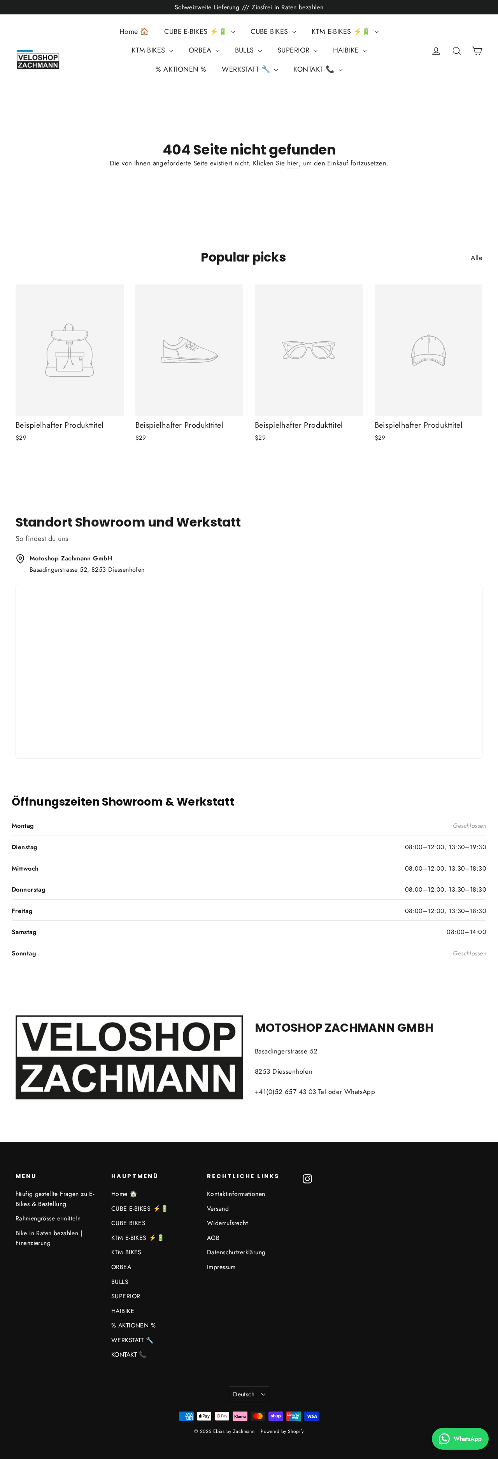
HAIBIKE (347, 50)
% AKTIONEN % (181, 69)
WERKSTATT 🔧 (247, 69)
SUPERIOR (294, 50)
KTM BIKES (149, 50)
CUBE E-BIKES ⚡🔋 (196, 31)
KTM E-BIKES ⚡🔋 (342, 31)
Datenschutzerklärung (236, 1252)
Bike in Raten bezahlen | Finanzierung (49, 1238)
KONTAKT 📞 (314, 69)
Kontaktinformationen (236, 1193)
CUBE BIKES (270, 31)
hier (293, 163)
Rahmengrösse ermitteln (48, 1218)
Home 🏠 (134, 31)
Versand (218, 1208)
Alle (476, 257)
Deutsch (244, 1394)
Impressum (221, 1266)
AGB (213, 1237)
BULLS (245, 50)
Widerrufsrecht (227, 1222)
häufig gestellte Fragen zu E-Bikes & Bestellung (55, 1198)
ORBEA (201, 50)
